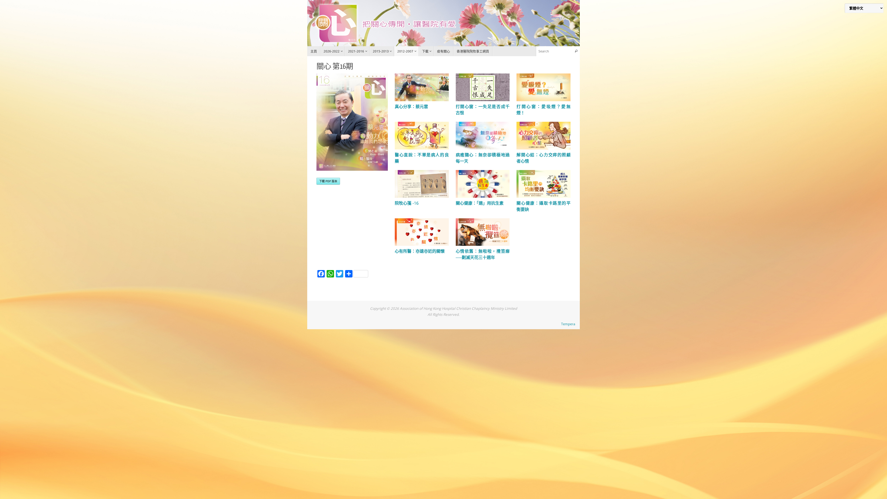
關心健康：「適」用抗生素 (480, 203)
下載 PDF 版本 (328, 181)
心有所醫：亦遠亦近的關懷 (420, 251)
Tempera (568, 324)
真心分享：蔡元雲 (411, 106)
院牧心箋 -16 (407, 203)
